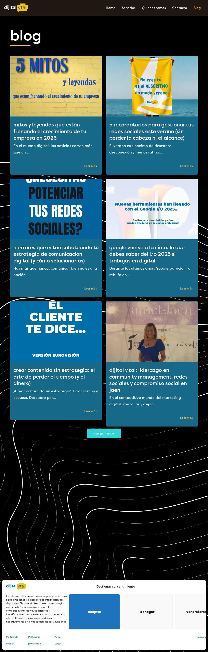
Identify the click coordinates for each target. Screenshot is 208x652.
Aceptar (94, 612)
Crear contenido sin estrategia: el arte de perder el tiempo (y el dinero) (54, 376)
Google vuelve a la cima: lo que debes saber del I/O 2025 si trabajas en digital (147, 254)
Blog (197, 8)
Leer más (90, 166)
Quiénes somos (154, 8)
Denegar (147, 612)
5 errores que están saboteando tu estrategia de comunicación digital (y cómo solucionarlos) (56, 254)
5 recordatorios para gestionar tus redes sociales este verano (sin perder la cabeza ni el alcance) (151, 131)
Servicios (128, 8)
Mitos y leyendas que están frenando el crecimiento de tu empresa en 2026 (49, 131)
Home (110, 8)
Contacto (179, 8)
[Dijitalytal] (16, 8)
